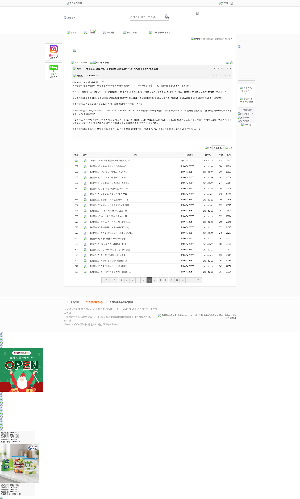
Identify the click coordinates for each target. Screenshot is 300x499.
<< (105, 280)
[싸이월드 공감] (101, 62)
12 (182, 280)
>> (198, 280)
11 (177, 280)
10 (171, 280)
